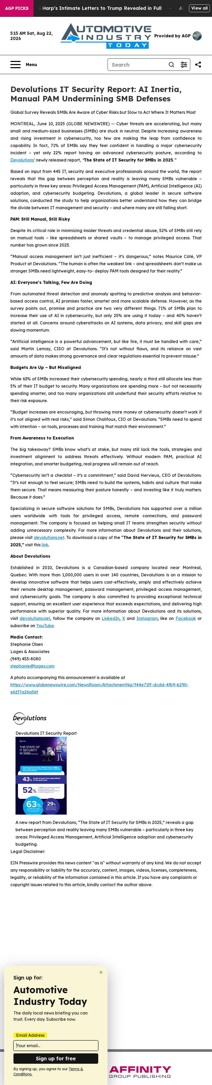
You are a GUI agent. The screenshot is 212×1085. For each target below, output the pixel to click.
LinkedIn (110, 618)
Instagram (147, 618)
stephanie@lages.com (32, 666)
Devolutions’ (22, 160)
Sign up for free (56, 1058)
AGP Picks (16, 8)
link (45, 544)
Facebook (186, 618)
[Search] (171, 65)
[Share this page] (198, 64)
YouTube (45, 625)
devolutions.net (49, 537)
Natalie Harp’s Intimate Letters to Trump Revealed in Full (92, 8)
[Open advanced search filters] (184, 65)
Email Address (30, 1035)
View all (199, 8)
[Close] (101, 972)
